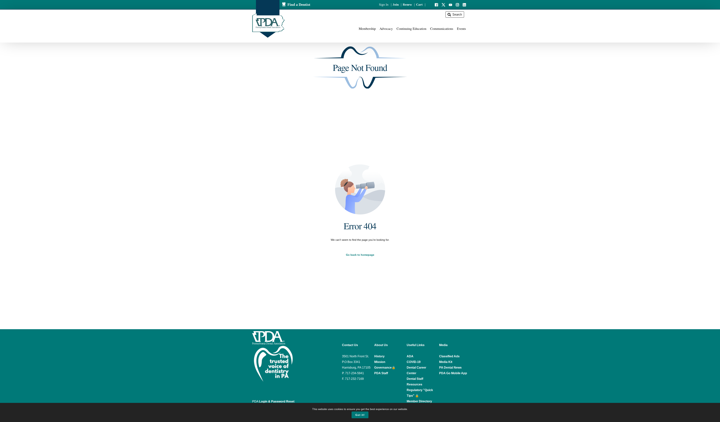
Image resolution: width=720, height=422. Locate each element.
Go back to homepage (360, 254)
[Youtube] (450, 4)
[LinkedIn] (464, 4)
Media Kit (445, 362)
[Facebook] (436, 4)
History (379, 356)
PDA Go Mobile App (453, 373)
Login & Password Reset (276, 401)
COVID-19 (414, 362)
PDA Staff (381, 373)
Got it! (360, 414)
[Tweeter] (443, 4)
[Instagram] (457, 4)
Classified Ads (449, 356)
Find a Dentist (298, 4)
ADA (410, 356)
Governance (383, 367)
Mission (379, 362)
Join (396, 4)
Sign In (383, 4)
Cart (419, 4)
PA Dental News (450, 367)
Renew (407, 4)
